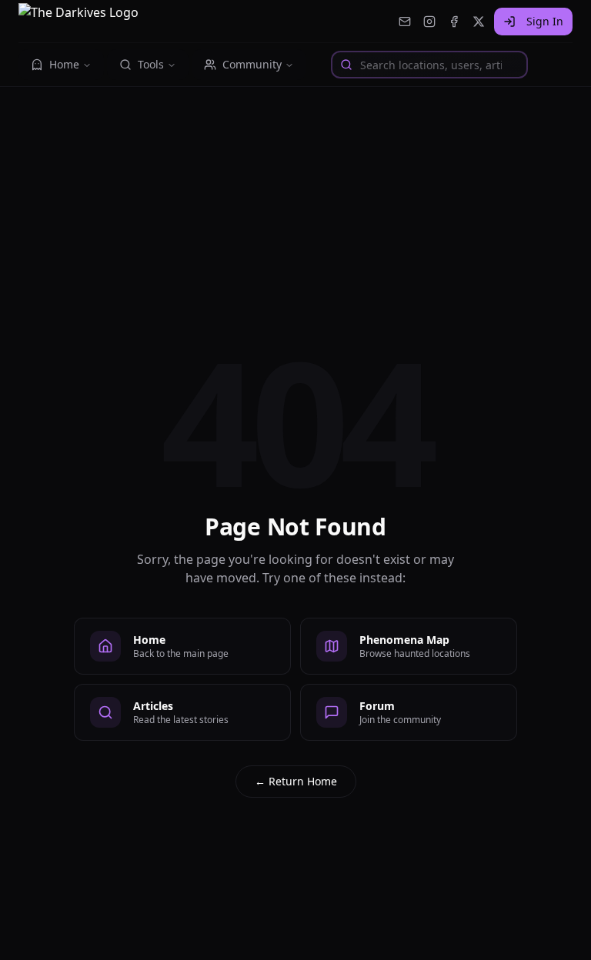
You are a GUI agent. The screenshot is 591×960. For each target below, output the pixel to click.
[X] (478, 21)
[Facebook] (454, 21)
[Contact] (405, 21)
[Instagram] (429, 21)
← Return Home (296, 781)
